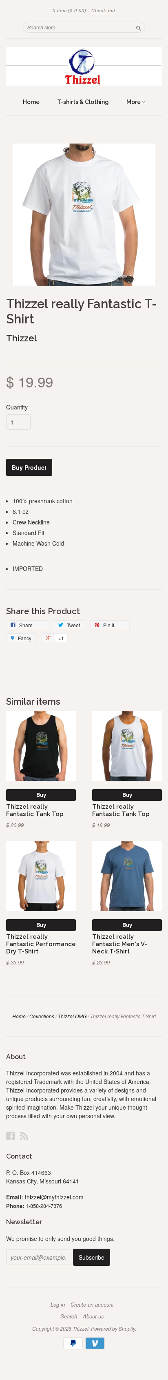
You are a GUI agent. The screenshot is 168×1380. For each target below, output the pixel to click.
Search (68, 1316)
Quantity (17, 407)
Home (31, 102)
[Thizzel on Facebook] (10, 1135)
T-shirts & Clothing (83, 102)
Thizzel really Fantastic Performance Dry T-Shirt (41, 944)
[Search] (138, 26)
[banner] (84, 66)
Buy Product (29, 467)
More (134, 102)
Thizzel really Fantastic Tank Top (35, 810)
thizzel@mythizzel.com (54, 1197)
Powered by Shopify (113, 1328)
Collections (41, 1016)
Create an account (92, 1304)
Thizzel (21, 338)
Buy (41, 794)
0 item (69, 10)
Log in (58, 1304)
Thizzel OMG (72, 1016)
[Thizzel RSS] (24, 1135)
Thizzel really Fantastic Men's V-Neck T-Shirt (119, 944)
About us (93, 1316)
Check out (103, 10)
